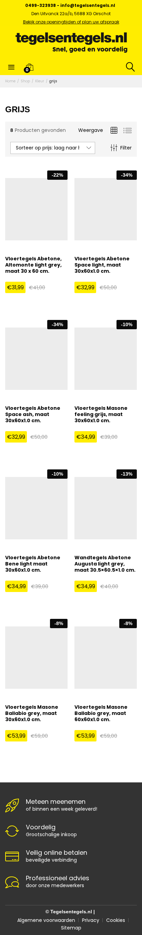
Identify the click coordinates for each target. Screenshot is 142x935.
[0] (29, 67)
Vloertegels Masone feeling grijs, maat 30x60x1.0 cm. (101, 414)
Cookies (115, 920)
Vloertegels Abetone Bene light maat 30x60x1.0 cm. (32, 563)
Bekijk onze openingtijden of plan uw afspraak (71, 22)
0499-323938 (40, 5)
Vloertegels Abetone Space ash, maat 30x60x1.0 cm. (32, 414)
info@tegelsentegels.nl (87, 5)
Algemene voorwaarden (46, 920)
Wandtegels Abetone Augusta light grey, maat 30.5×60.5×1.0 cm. (104, 563)
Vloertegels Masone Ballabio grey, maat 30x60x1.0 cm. (31, 713)
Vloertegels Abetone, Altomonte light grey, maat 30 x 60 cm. (33, 265)
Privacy (90, 920)
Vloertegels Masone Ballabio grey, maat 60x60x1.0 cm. (101, 713)
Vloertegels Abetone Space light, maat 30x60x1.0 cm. (102, 265)
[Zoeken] (126, 67)
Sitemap (71, 927)
